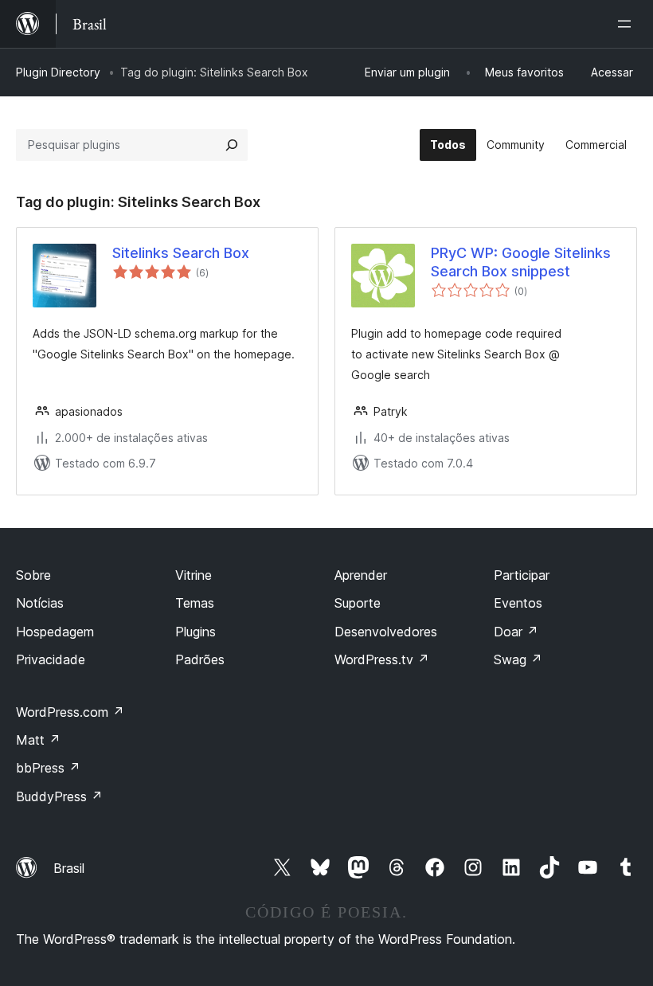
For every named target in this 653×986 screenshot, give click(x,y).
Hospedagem (55, 632)
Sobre (33, 575)
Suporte (357, 603)
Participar (521, 575)
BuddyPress (59, 796)
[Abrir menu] (627, 24)
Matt (38, 740)
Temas (194, 603)
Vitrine (193, 575)
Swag (518, 659)
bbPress (48, 768)
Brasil (68, 868)
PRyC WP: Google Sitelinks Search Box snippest (521, 262)
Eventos (518, 603)
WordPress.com (70, 712)
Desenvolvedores (385, 632)
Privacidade (50, 659)
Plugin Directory (58, 72)
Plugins (195, 632)
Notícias (40, 603)
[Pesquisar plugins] (232, 145)
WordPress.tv (381, 659)
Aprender (360, 575)
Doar (516, 632)
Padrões (200, 659)
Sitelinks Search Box (180, 253)
